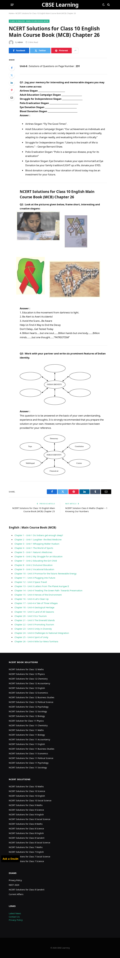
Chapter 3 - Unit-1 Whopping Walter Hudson (36, 543)
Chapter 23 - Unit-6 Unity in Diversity (33, 628)
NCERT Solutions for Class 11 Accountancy (29, 739)
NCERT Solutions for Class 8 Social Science (29, 842)
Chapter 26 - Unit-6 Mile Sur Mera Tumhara (36, 641)
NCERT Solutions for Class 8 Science (26, 828)
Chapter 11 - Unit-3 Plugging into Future (34, 577)
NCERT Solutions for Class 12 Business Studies (31, 697)
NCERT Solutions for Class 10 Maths (26, 786)
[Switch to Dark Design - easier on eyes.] (103, 4)
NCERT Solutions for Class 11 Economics (28, 753)
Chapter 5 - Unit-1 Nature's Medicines (33, 552)
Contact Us (14, 916)
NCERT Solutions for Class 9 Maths (26, 805)
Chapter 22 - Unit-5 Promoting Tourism (34, 624)
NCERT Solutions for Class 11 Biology (27, 734)
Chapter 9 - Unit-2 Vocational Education (34, 569)
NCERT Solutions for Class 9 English (26, 814)
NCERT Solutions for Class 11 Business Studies (31, 748)
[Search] (108, 4)
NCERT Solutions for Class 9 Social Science (29, 819)
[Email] (12, 97)
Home (11, 13)
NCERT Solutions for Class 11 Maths (26, 730)
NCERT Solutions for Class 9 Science (26, 809)
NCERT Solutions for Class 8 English (26, 833)
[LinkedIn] (12, 83)
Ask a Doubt (10, 858)
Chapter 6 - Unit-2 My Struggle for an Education (38, 556)
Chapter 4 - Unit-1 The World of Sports (33, 547)
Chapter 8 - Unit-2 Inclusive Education (33, 565)
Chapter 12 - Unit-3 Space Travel (30, 581)
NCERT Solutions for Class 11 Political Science (31, 758)
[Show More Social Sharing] (75, 50)
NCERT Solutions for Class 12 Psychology (28, 706)
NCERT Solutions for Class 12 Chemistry (28, 678)
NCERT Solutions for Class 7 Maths (26, 847)
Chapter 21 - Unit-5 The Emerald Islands (34, 620)
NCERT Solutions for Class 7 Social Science (29, 856)
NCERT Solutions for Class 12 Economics (28, 692)
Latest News (15, 913)
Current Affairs (16, 894)
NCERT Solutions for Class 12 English (27, 688)
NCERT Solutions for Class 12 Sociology (28, 711)
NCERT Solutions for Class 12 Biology (27, 716)
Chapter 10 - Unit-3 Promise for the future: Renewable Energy (45, 573)
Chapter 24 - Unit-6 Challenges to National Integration (41, 632)
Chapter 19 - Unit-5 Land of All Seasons (34, 611)
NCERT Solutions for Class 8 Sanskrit (26, 837)
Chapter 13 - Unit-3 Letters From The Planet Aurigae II (41, 586)
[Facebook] (12, 68)
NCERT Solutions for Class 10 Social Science (30, 800)
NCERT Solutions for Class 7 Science (26, 861)
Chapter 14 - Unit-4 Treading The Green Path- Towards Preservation (48, 590)
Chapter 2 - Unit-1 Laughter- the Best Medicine (37, 539)
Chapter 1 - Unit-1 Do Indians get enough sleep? (38, 535)
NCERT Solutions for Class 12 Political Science (31, 702)
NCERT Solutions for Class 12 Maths (26, 669)
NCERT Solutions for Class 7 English (26, 852)
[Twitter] (12, 75)
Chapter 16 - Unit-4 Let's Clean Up (31, 598)
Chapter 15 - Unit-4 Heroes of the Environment (38, 594)
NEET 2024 (14, 885)
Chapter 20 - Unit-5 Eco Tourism (30, 616)
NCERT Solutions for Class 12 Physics (27, 674)
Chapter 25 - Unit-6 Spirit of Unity (31, 637)
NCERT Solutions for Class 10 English (27, 795)
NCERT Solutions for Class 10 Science (27, 791)
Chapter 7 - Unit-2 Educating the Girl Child (35, 560)
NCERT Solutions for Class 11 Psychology (28, 762)
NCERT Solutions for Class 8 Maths (26, 823)
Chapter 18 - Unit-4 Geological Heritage (34, 607)
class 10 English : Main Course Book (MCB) (29, 21)
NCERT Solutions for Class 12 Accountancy (29, 683)
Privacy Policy (15, 880)
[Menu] (12, 4)
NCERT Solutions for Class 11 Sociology (28, 767)
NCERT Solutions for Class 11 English (27, 744)
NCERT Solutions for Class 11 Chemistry (28, 725)
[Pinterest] (12, 90)
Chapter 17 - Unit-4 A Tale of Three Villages (36, 603)
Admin (20, 42)
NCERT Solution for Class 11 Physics (26, 720)
